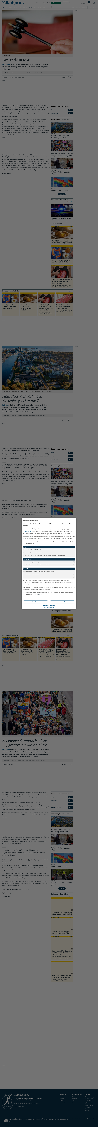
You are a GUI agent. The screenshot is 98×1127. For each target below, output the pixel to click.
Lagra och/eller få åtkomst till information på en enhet (35, 549)
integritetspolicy (38, 594)
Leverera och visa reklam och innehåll (31, 574)
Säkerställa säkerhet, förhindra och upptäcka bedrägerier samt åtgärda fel (39, 571)
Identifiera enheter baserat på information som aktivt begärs (36, 564)
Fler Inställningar (35, 601)
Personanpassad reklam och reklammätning (32, 552)
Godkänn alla (62, 601)
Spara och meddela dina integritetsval (31, 577)
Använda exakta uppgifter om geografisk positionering (35, 561)
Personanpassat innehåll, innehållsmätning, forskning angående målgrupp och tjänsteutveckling (44, 555)
